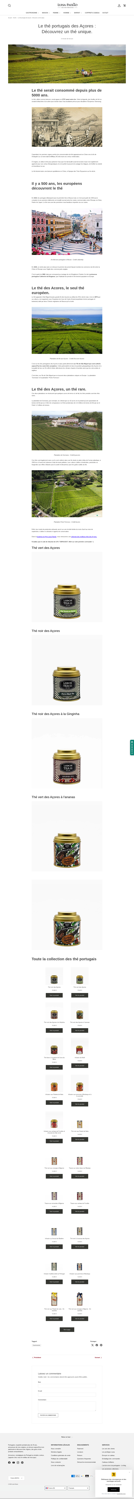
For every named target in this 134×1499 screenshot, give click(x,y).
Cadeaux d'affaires (108, 1462)
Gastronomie (36, 1345)
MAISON (45, 13)
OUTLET (105, 13)
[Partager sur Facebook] (97, 1345)
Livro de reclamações (58, 1465)
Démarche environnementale (86, 1462)
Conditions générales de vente (60, 1455)
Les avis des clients (108, 1448)
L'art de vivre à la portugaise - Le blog (114, 1465)
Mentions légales (56, 1452)
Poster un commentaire (48, 1415)
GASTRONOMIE (31, 13)
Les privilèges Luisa (108, 1452)
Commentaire (42, 1400)
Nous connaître (56, 1448)
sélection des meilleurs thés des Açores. (84, 536)
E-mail (40, 1391)
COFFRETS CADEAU (92, 13)
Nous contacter (56, 1462)
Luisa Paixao (15, 1484)
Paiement (80, 1448)
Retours (79, 1455)
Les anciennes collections (110, 1469)
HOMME (66, 13)
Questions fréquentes (84, 1459)
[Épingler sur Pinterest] (101, 1345)
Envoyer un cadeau (108, 1455)
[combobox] (56, 1488)
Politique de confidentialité (59, 1459)
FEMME (55, 13)
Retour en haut (66, 1437)
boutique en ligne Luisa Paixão (46, 536)
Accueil (10, 17)
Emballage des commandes (111, 1459)
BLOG (14, 17)
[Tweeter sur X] (92, 1345)
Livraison (80, 1452)
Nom (39, 1382)
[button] (125, 5)
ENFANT (77, 13)
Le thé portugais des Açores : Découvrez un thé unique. (31, 17)
